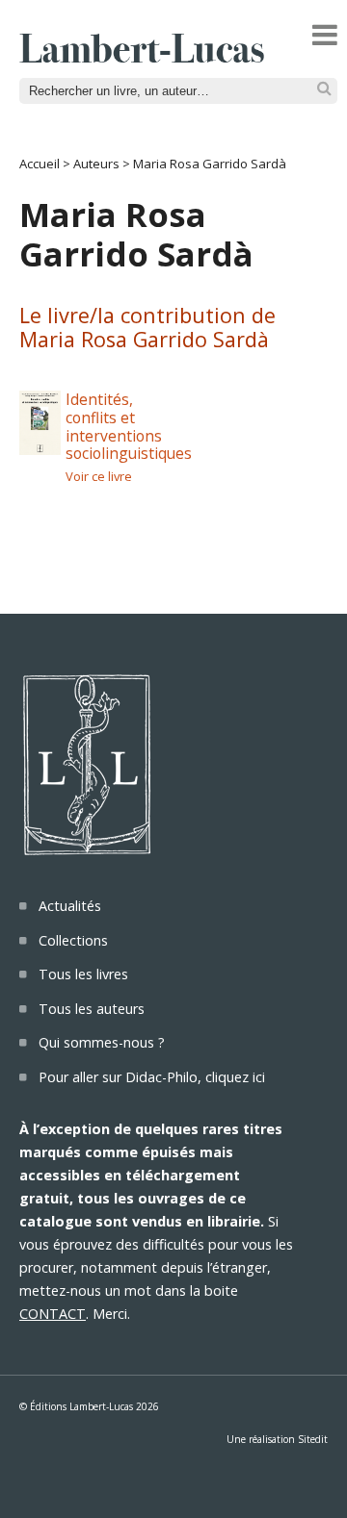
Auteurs (96, 163)
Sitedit (313, 1439)
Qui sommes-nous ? (102, 1042)
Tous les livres (83, 974)
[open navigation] (324, 34)
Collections (73, 940)
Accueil (39, 163)
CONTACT (52, 1313)
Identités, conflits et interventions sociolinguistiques (129, 426)
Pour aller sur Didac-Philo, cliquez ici (152, 1077)
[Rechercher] (324, 89)
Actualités (70, 906)
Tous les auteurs (92, 1008)
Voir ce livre (99, 476)
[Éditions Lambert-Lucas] (141, 56)
